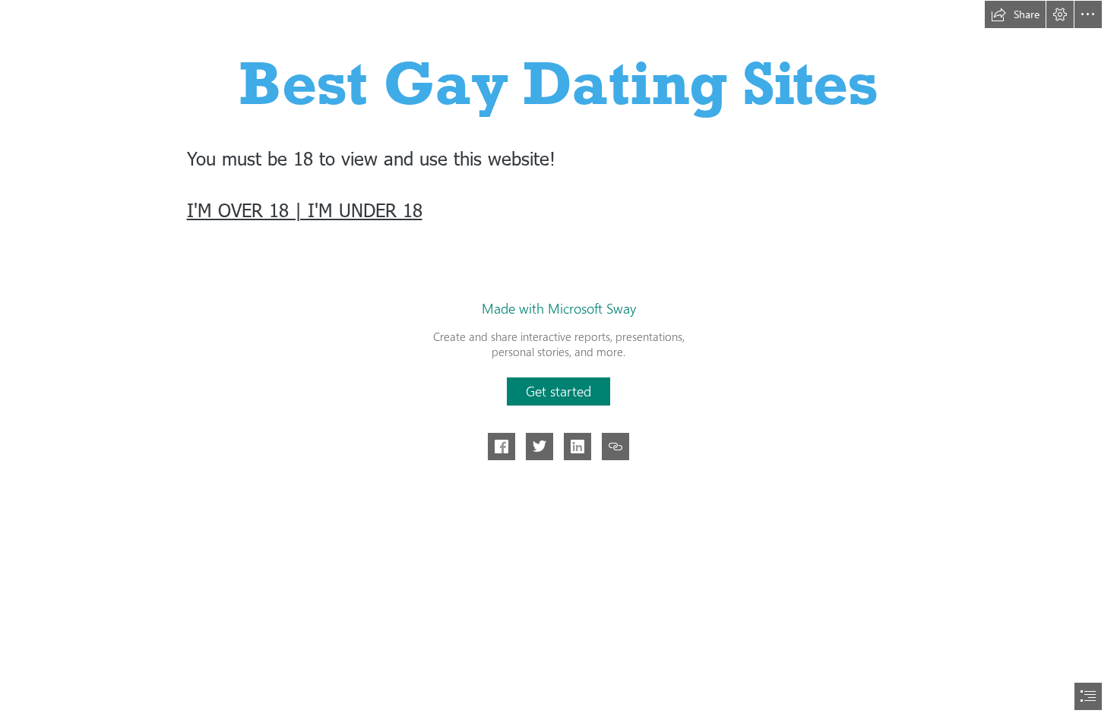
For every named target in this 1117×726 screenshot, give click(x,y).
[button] (1015, 14)
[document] (558, 363)
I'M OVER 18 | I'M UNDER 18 (304, 209)
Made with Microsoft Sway (559, 308)
